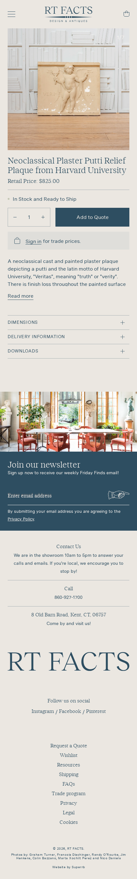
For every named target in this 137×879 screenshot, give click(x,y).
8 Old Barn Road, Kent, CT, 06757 (68, 614)
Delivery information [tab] (36, 336)
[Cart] (122, 14)
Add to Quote (92, 217)
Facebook (70, 711)
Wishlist (68, 755)
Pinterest (96, 711)
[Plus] (43, 217)
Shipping (68, 774)
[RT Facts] (68, 14)
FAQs (68, 784)
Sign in (33, 241)
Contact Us (68, 546)
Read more (20, 296)
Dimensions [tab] (23, 322)
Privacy (68, 803)
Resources (68, 764)
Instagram (43, 711)
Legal (69, 812)
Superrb (78, 867)
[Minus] (15, 217)
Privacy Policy (21, 519)
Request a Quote (68, 745)
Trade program (68, 793)
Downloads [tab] (23, 351)
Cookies (69, 822)
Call (68, 588)
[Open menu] (15, 14)
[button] (68, 89)
